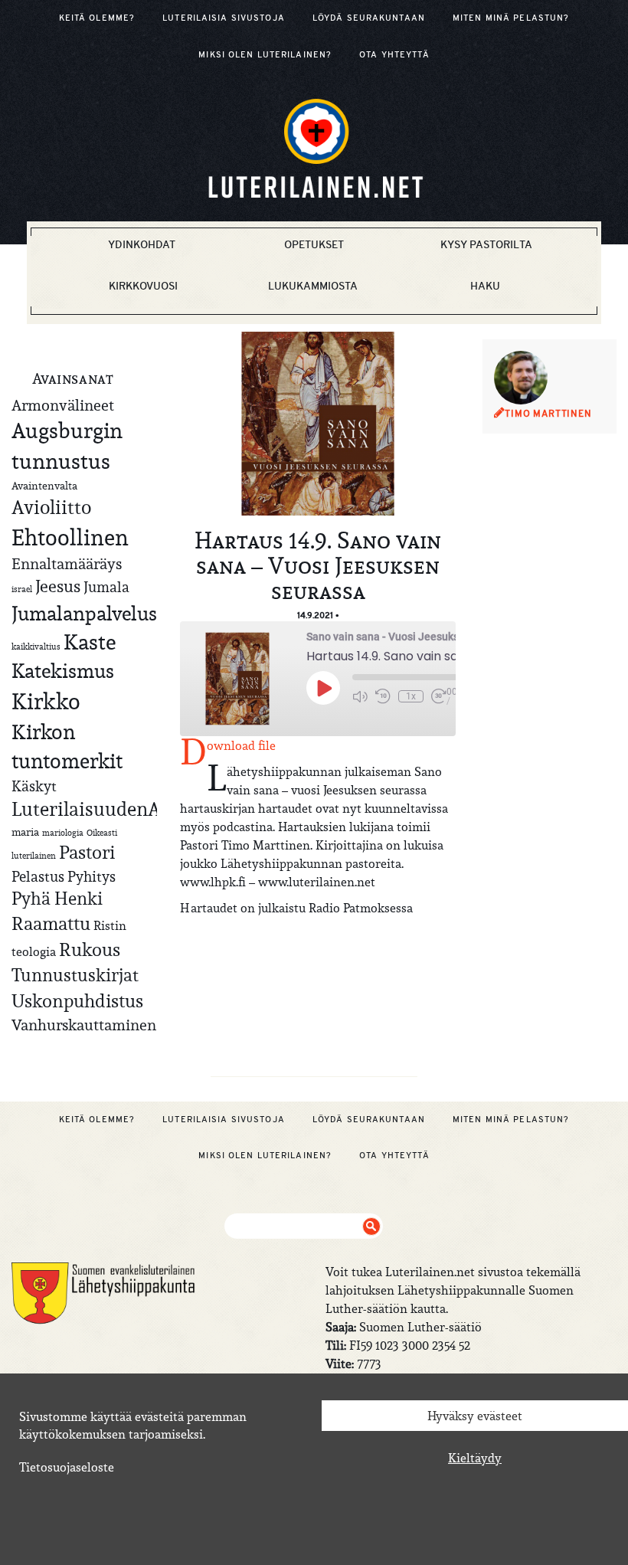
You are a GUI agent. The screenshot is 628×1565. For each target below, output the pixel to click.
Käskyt (34, 786)
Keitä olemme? (97, 17)
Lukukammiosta (313, 286)
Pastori (87, 852)
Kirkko (45, 701)
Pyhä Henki (57, 898)
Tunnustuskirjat (75, 975)
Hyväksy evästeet (474, 1415)
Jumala (106, 587)
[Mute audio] (360, 696)
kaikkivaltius (36, 646)
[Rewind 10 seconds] (383, 696)
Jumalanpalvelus (84, 613)
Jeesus (57, 586)
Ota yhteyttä (394, 54)
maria (25, 832)
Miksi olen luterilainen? (265, 54)
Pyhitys (91, 876)
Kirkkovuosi (143, 286)
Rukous (89, 949)
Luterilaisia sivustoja (223, 17)
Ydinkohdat (141, 244)
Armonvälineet (62, 404)
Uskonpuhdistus (77, 1001)
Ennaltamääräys (66, 563)
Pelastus (37, 876)
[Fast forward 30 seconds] (438, 696)
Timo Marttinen (548, 414)
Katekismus (62, 671)
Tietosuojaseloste (66, 1467)
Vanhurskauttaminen (83, 1024)
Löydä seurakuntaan (368, 17)
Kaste (90, 642)
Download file (241, 745)
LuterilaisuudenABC (97, 809)
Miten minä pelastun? (511, 17)
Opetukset (314, 244)
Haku (485, 286)
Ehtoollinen (70, 537)
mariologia (62, 832)
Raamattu (50, 923)
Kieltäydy (475, 1457)
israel (21, 589)
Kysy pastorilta (486, 244)
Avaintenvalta (44, 486)
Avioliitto (51, 507)
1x (411, 696)
